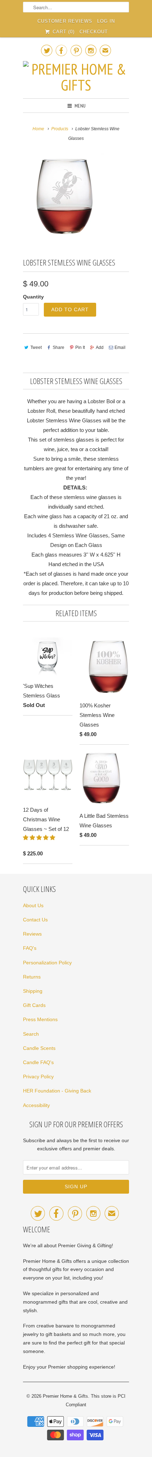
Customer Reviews (64, 21)
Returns (32, 977)
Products (59, 128)
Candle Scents (39, 1048)
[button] (40, 837)
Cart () (62, 31)
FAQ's (29, 948)
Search (31, 1034)
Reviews (32, 934)
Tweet (36, 347)
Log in (106, 21)
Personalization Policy (47, 962)
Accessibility (36, 1105)
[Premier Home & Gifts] (76, 77)
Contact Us (35, 919)
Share (58, 347)
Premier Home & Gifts (65, 1396)
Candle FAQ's (38, 1062)
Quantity (33, 297)
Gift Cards (34, 1005)
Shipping (32, 991)
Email (120, 347)
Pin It (80, 347)
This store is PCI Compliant (95, 1400)
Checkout (94, 31)
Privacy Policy (38, 1076)
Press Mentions (40, 1019)
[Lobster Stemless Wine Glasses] (65, 196)
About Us (33, 905)
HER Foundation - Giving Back (57, 1091)
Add (100, 347)
